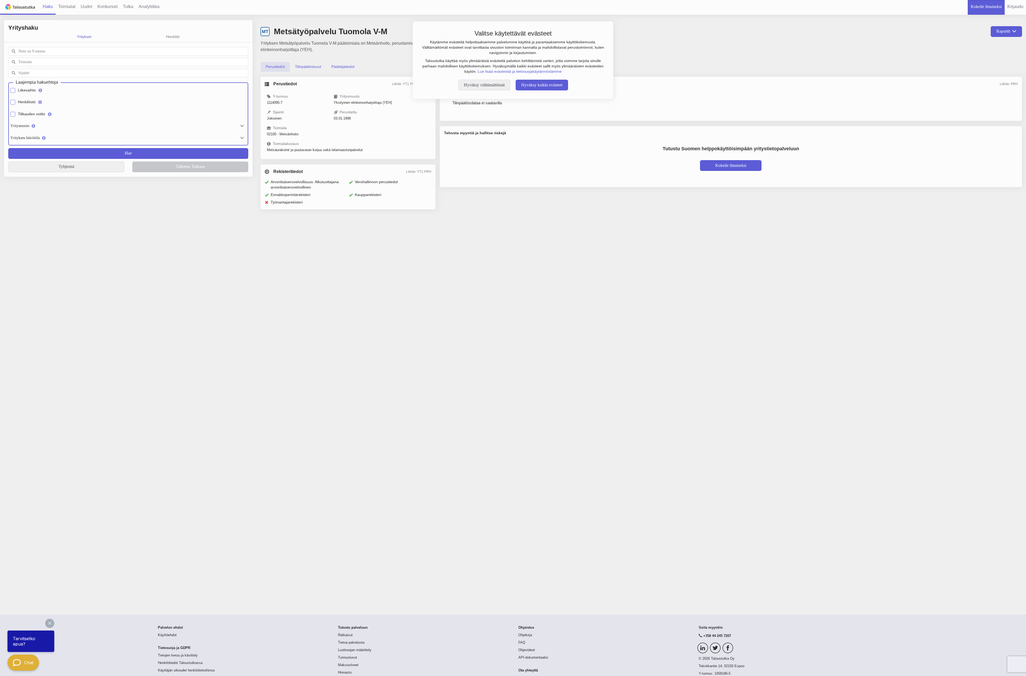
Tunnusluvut (347, 657)
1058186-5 (722, 673)
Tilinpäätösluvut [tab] (308, 66)
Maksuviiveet (348, 665)
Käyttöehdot (167, 635)
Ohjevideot (526, 650)
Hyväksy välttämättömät (484, 85)
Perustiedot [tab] (275, 66)
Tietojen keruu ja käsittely (178, 655)
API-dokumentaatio (533, 657)
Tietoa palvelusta (351, 642)
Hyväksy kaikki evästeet (541, 85)
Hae (128, 153)
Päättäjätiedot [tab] (343, 66)
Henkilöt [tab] (173, 36)
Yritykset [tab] (84, 36)
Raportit (1003, 31)
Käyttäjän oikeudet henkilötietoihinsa (186, 670)
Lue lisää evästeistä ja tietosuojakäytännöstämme (520, 71)
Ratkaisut (345, 635)
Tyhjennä (66, 166)
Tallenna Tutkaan (190, 166)
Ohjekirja (525, 635)
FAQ (521, 642)
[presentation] (275, 67)
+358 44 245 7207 (717, 636)
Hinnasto (345, 672)
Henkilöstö (27, 102)
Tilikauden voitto (31, 114)
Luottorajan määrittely (354, 650)
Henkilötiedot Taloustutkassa (180, 663)
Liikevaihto (27, 90)
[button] (49, 623)
